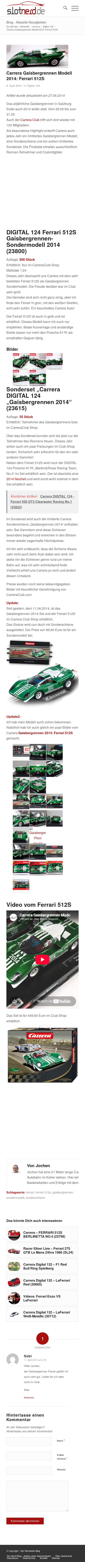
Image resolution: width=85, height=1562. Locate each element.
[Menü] (73, 8)
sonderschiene (35, 1197)
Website (61, 1469)
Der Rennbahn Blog (30, 1550)
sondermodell (15, 1197)
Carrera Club (29, 119)
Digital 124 (33, 86)
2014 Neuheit (16, 478)
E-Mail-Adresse (62, 1456)
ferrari (30, 1192)
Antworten (29, 1397)
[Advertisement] (42, 191)
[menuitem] (63, 8)
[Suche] (63, 8)
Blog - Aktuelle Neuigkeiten (26, 22)
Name (61, 1440)
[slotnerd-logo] (35, 8)
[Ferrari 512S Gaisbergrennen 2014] (37, 56)
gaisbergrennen (62, 1192)
